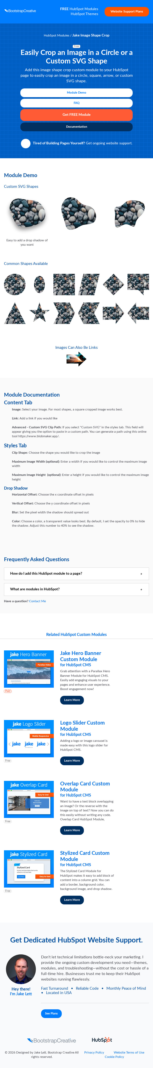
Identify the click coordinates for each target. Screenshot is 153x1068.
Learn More (72, 700)
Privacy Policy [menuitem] (94, 1052)
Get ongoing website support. (82, 143)
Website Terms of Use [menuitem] (129, 1052)
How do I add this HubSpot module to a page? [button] (46, 573)
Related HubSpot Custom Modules (76, 635)
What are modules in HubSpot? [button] (35, 589)
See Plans (51, 1013)
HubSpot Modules (79, 9)
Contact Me (37, 601)
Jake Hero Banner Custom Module (80, 659)
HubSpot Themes (84, 14)
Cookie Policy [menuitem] (114, 1056)
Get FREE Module (77, 115)
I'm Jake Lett (21, 994)
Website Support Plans (127, 11)
